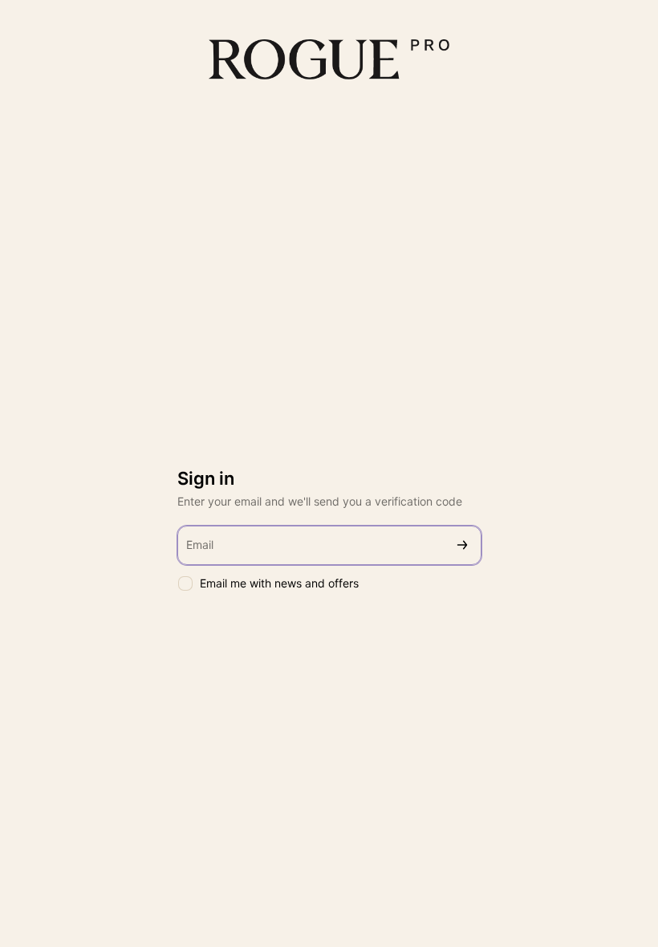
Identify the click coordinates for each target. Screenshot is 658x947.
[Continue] (462, 545)
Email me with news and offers (279, 583)
